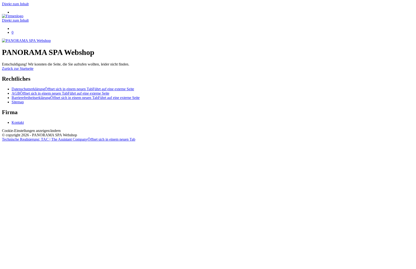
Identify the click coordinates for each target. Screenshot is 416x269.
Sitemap (18, 102)
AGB (60, 93)
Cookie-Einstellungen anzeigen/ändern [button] (31, 131)
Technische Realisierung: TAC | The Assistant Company (68, 139)
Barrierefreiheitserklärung (76, 98)
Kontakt (18, 122)
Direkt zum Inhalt (15, 4)
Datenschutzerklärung (73, 89)
